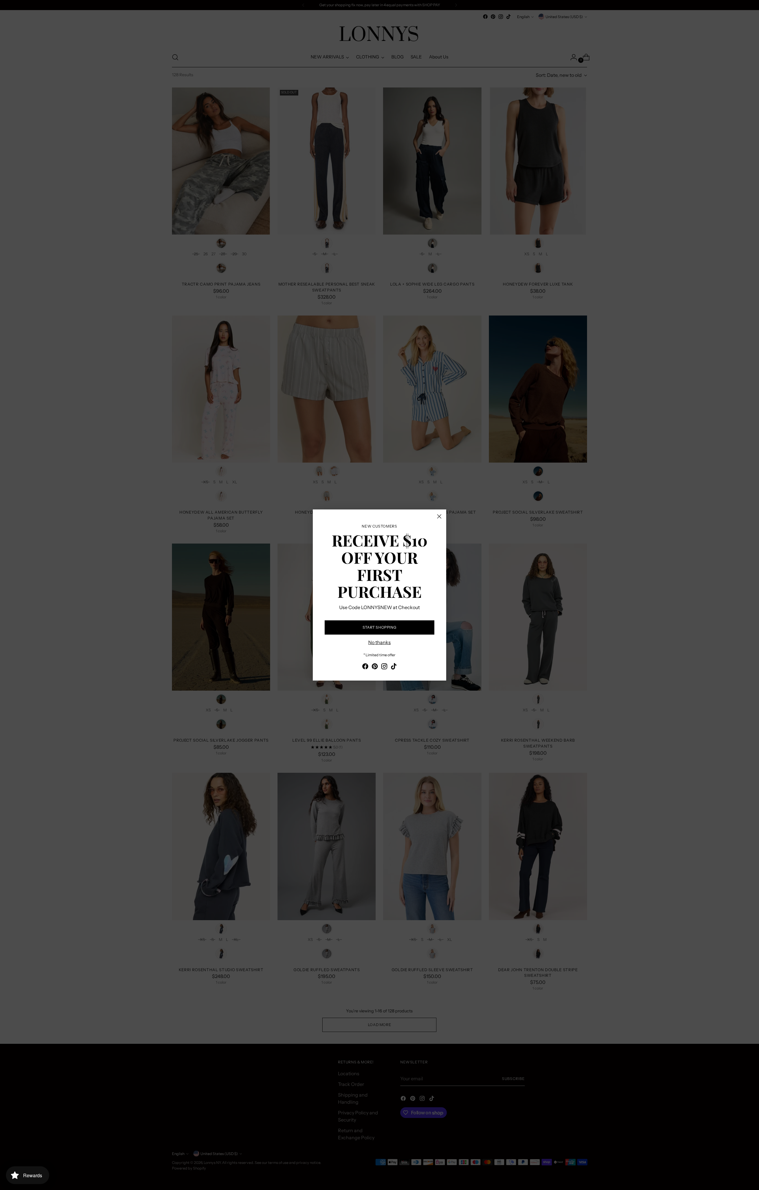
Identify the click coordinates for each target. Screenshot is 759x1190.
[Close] (439, 516)
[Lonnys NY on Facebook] (365, 667)
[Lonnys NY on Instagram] (384, 667)
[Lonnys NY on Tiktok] (393, 667)
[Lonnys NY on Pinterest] (374, 667)
